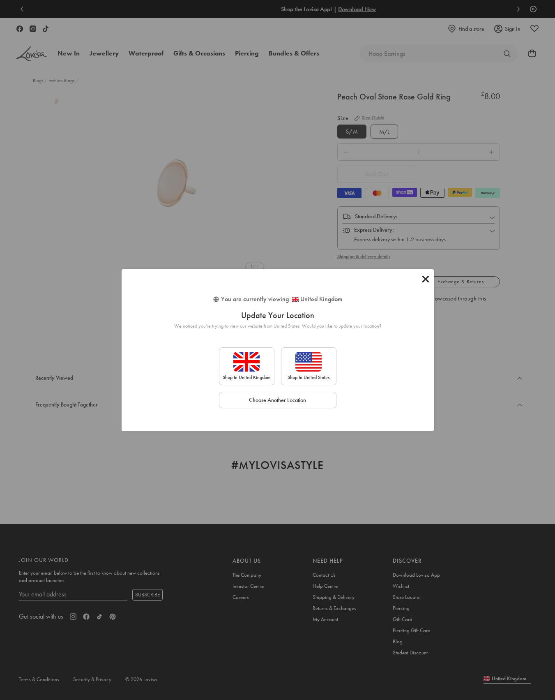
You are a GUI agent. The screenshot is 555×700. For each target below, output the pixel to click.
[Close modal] (425, 279)
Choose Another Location (277, 400)
